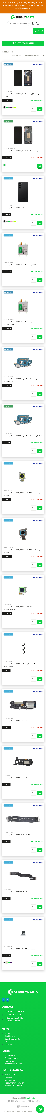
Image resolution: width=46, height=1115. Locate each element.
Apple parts (10, 1055)
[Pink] (11, 221)
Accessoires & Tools (13, 1064)
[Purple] (11, 107)
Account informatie (13, 1086)
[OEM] (23, 192)
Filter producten (24, 43)
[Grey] (9, 107)
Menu (40, 31)
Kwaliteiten (10, 1036)
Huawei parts (10, 1061)
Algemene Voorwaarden (12, 1111)
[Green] (7, 107)
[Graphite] (7, 221)
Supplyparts (30, 1098)
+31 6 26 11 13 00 (13, 1015)
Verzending (10, 1080)
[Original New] (23, 78)
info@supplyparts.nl (15, 1011)
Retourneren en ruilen (14, 1083)
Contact (8, 1044)
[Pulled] (23, 135)
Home (7, 1033)
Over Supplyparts (12, 1039)
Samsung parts (11, 1058)
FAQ (6, 1042)
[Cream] (13, 107)
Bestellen (9, 1077)
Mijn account (10, 1074)
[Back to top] (4, 1110)
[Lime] (15, 107)
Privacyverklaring (27, 1111)
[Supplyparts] (23, 992)
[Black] (4, 107)
